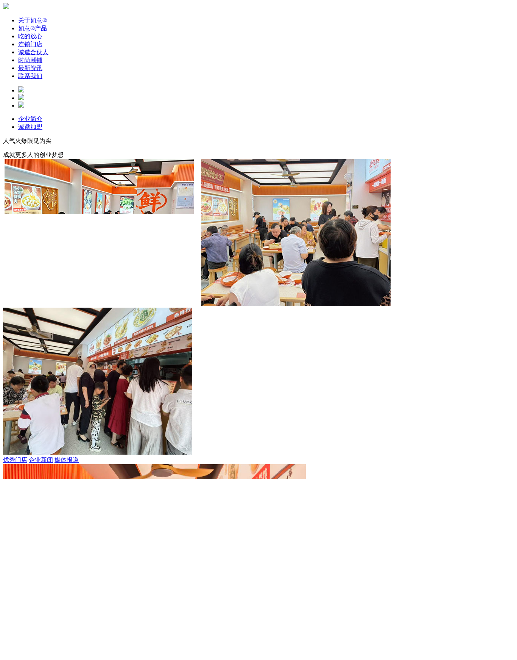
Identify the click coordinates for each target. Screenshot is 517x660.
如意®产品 (32, 28)
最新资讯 (30, 68)
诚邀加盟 (30, 127)
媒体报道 (67, 608)
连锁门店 (30, 44)
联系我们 (30, 76)
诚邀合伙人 (33, 52)
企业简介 (30, 119)
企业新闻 (41, 608)
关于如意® (32, 20)
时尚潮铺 (30, 60)
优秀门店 (15, 608)
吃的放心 (30, 36)
